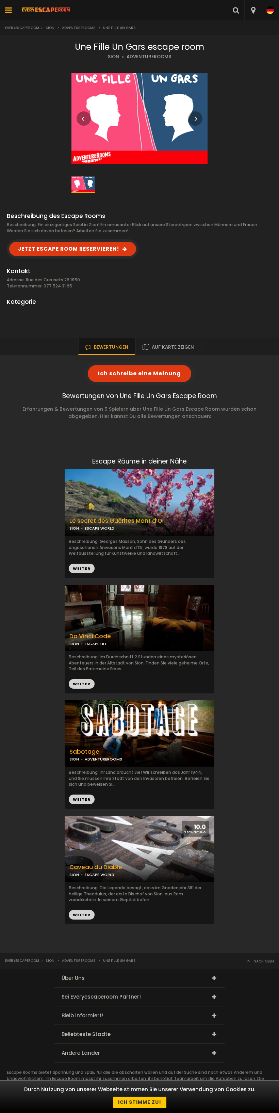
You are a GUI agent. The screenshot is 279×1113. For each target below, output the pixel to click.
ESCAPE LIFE (96, 643)
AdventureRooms (79, 27)
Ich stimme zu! (139, 1102)
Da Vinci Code (90, 636)
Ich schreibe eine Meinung (139, 373)
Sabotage (84, 751)
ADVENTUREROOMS (149, 56)
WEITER (82, 684)
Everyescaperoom (22, 27)
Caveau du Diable (95, 867)
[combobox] (253, 10)
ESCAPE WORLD (99, 874)
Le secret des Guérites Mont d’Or (116, 520)
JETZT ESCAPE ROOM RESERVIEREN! (68, 248)
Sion (50, 27)
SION (113, 56)
